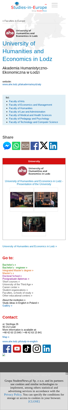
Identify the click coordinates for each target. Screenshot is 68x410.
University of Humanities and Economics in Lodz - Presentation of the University (34, 183)
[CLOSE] (34, 401)
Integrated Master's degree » (17, 270)
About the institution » (13, 300)
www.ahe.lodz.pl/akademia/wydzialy (21, 84)
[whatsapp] (16, 148)
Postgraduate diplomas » (15, 278)
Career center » (10, 287)
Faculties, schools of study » (17, 292)
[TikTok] (27, 352)
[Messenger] (7, 148)
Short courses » (11, 281)
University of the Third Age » (17, 284)
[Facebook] (35, 148)
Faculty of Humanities (21, 108)
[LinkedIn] (53, 148)
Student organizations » (15, 290)
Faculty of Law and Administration (27, 111)
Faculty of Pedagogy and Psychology (29, 118)
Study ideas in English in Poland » (20, 302)
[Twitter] (44, 148)
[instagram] (36, 352)
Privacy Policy (12, 394)
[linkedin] (46, 352)
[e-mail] (25, 148)
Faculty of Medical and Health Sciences (30, 115)
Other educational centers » (17, 295)
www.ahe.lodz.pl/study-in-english (20, 341)
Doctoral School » (12, 276)
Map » (5, 337)
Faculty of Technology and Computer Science (33, 122)
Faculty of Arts (17, 101)
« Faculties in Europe (13, 20)
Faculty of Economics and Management (30, 104)
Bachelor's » (9, 264)
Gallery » (7, 305)
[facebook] (7, 352)
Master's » (8, 273)
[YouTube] (17, 352)
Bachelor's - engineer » (14, 267)
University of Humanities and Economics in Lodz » (29, 246)
